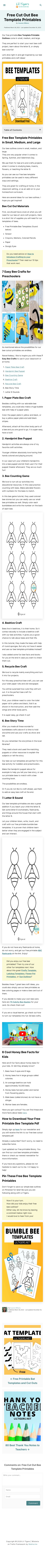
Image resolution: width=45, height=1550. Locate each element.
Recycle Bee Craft (13, 384)
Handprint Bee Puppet (15, 371)
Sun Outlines (25, 977)
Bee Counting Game (14, 375)
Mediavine (33, 1544)
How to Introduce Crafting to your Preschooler (20, 257)
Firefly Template (28, 970)
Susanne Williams (23, 23)
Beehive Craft (11, 379)
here (25, 1113)
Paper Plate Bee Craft (14, 367)
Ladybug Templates (15, 973)
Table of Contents (13, 130)
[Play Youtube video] (22, 1033)
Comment (33, 1503)
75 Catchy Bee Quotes (20, 1002)
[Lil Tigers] (22, 5)
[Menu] (4, 5)
